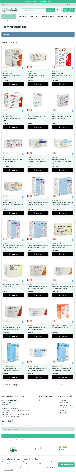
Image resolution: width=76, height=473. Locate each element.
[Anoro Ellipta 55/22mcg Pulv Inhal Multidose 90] (13, 143)
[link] (59, 384)
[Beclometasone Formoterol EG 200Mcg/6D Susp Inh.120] (13, 229)
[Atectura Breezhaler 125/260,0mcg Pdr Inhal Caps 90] (13, 186)
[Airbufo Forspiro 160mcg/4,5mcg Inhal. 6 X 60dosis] (38, 57)
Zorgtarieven (64, 413)
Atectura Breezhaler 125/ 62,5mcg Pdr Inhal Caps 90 (37, 160)
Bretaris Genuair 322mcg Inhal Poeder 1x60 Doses (62, 246)
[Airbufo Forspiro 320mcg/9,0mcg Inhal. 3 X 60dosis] (13, 100)
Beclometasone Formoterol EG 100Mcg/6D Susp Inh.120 (38, 203)
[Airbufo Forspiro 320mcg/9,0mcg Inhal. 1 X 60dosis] (62, 57)
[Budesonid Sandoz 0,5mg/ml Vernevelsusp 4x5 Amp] (13, 311)
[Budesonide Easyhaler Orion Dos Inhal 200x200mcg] (62, 311)
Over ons (63, 400)
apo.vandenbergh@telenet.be (21, 410)
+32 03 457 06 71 (13, 408)
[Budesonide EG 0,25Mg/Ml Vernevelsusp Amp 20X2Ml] (13, 352)
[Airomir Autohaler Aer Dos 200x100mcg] (38, 100)
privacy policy (63, 440)
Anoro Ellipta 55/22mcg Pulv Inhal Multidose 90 (12, 160)
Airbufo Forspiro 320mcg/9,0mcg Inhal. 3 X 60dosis (11, 118)
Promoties (23, 16)
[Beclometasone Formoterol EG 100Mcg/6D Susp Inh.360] (62, 186)
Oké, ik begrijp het (66, 464)
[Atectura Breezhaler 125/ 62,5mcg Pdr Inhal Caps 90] (38, 143)
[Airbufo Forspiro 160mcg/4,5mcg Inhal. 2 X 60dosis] (13, 57)
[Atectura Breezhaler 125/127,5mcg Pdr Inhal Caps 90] (62, 143)
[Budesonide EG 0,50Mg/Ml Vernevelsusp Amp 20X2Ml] (62, 352)
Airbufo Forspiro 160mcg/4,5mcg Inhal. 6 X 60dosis (36, 75)
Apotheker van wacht (67, 408)
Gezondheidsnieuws (67, 405)
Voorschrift (63, 410)
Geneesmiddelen (34, 16)
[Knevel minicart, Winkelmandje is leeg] (65, 10)
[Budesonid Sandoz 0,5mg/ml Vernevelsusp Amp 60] (38, 311)
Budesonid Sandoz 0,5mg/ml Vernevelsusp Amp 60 (37, 328)
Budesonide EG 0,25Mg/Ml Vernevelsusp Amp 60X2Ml (37, 369)
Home (3, 21)
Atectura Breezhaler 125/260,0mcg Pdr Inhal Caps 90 (13, 204)
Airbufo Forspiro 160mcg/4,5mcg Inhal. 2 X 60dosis (11, 75)
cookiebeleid (8, 470)
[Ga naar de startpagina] (10, 10)
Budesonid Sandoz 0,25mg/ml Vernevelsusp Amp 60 (62, 287)
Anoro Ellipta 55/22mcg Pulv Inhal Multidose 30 (61, 117)
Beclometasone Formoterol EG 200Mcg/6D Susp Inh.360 (38, 246)
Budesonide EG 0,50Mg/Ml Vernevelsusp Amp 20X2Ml (61, 369)
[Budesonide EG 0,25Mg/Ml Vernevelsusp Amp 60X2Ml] (38, 352)
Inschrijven (38, 436)
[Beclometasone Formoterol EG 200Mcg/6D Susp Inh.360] (38, 229)
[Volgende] (73, 384)
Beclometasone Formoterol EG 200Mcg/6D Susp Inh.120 (13, 246)
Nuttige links (64, 402)
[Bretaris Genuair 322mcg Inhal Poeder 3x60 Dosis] (13, 270)
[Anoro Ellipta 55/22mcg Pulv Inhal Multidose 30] (62, 100)
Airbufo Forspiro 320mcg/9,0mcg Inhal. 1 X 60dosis (61, 75)
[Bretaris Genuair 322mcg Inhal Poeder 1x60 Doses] (62, 229)
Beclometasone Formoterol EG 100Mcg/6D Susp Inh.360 (62, 203)
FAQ (40, 400)
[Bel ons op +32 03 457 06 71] (58, 10)
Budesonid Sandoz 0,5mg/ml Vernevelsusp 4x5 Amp (12, 328)
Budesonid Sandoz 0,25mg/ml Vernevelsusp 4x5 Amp (38, 287)
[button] (38, 34)
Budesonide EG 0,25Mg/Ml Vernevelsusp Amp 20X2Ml (12, 369)
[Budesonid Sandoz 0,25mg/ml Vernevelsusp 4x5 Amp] (38, 270)
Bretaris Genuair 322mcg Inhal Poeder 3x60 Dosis (13, 285)
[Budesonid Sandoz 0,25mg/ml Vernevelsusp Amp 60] (62, 270)
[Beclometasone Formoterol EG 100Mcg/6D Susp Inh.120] (38, 186)
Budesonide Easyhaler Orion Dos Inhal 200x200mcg (62, 326)
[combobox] (34, 10)
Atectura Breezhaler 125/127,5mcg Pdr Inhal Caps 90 (62, 161)
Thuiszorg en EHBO (48, 16)
